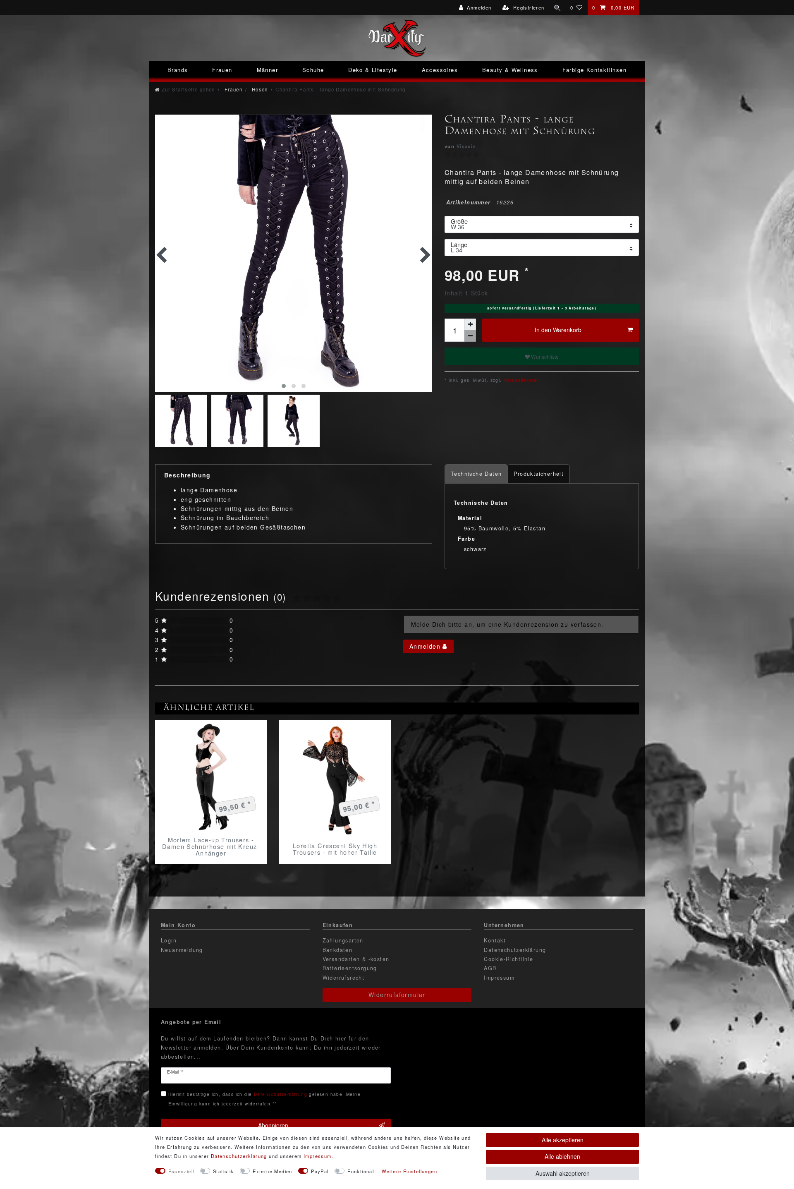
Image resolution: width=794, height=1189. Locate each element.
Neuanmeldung (182, 950)
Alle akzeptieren (563, 1140)
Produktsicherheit (539, 473)
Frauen (222, 70)
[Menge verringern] (470, 336)
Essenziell (181, 1171)
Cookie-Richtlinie (508, 959)
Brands (177, 70)
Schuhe (313, 70)
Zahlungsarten (343, 940)
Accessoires (440, 70)
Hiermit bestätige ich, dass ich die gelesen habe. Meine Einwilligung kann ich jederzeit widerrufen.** (264, 1098)
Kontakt (495, 940)
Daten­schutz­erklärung (239, 1156)
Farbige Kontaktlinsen (594, 70)
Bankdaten (338, 950)
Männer (267, 70)
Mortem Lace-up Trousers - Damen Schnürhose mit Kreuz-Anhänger (211, 846)
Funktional (360, 1171)
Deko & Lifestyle (372, 70)
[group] (211, 776)
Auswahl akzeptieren (563, 1173)
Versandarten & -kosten (356, 959)
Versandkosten (521, 380)
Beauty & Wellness (510, 70)
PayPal (319, 1171)
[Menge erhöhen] (470, 324)
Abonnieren (273, 1125)
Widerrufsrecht (344, 977)
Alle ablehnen (562, 1156)
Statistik (223, 1171)
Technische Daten (476, 473)
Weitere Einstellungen (409, 1171)
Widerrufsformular (397, 994)
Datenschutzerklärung (515, 950)
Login (169, 940)
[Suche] (557, 7)
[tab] (476, 474)
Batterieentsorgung (350, 968)
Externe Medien (272, 1171)
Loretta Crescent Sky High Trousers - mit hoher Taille (335, 849)
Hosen (259, 89)
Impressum (499, 977)
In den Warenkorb (558, 330)
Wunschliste (544, 356)
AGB (490, 968)
